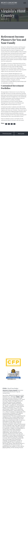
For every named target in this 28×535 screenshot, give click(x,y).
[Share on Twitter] (6, 124)
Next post (21, 133)
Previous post (7, 133)
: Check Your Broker (10, 388)
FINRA (18, 396)
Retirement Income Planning (17, 92)
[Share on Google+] (12, 124)
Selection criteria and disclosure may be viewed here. (13, 392)
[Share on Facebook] (9, 124)
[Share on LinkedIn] (14, 124)
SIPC (22, 396)
